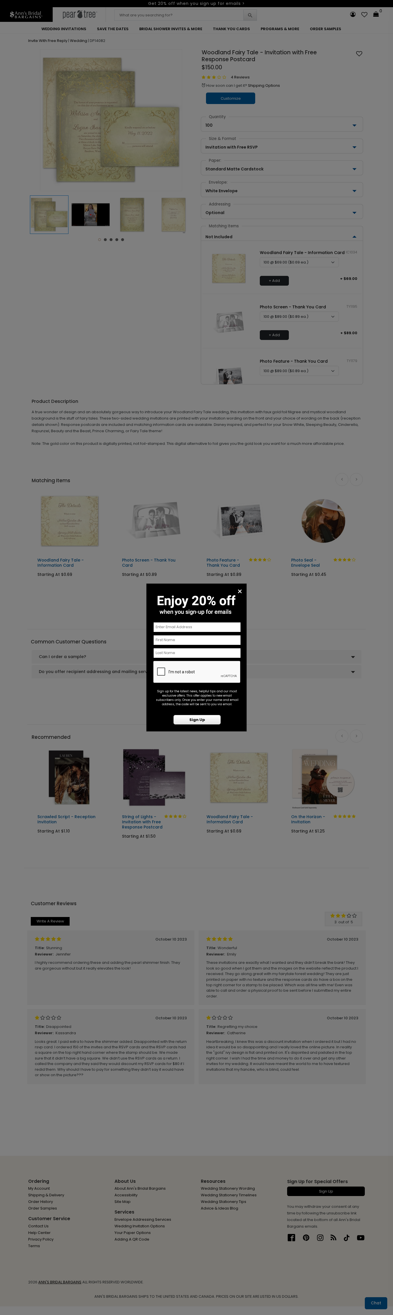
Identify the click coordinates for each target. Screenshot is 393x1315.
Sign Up (197, 719)
